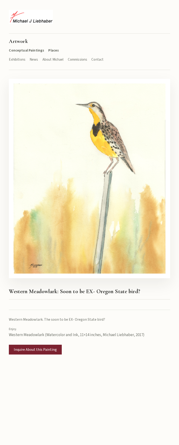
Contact (97, 59)
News (34, 59)
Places (53, 50)
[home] (31, 17)
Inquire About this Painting (35, 349)
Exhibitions (17, 59)
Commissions (77, 59)
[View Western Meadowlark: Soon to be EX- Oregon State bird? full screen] (89, 178)
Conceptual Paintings (26, 50)
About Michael (53, 59)
